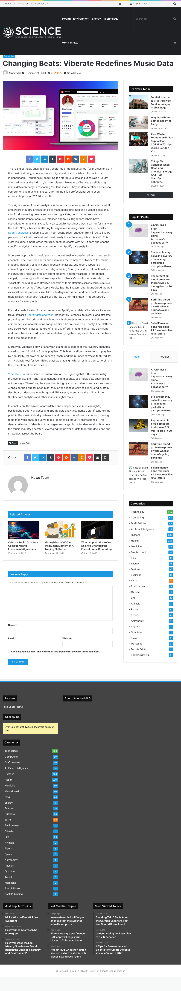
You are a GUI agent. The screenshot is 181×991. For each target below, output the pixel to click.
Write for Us (25, 3)
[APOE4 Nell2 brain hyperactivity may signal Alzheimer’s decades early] (138, 230)
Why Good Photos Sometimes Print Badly (162, 121)
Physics (135, 626)
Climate (135, 592)
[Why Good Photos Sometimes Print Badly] (138, 122)
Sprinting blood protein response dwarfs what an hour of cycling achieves (161, 306)
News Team (15, 73)
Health (66, 18)
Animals (135, 603)
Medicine (136, 546)
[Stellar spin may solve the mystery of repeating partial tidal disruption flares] (138, 257)
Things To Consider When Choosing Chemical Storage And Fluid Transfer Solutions (161, 171)
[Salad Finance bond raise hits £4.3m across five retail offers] (138, 330)
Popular (164, 356)
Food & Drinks (139, 649)
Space (134, 615)
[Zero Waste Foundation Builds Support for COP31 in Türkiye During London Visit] (138, 139)
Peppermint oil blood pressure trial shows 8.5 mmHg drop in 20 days (161, 282)
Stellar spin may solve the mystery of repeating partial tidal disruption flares (161, 259)
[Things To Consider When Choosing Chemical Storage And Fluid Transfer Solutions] (138, 166)
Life (133, 597)
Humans (135, 534)
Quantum (136, 632)
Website (67, 638)
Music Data (25, 443)
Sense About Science (113, 970)
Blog (133, 558)
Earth (134, 580)
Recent (137, 356)
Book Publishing (140, 654)
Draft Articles (138, 523)
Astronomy (137, 620)
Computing (9, 56)
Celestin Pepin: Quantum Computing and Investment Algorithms (23, 546)
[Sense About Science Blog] (32, 32)
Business (136, 574)
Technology (110, 18)
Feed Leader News (13, 706)
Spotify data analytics (40, 315)
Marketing (136, 643)
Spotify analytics (18, 232)
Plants (134, 609)
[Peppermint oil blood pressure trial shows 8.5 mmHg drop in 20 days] (138, 280)
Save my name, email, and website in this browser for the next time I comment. (55, 651)
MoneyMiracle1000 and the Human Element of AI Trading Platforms (59, 546)
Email (12, 638)
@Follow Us (11, 717)
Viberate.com (16, 374)
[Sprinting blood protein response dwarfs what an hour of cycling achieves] (138, 304)
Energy (96, 18)
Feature (135, 569)
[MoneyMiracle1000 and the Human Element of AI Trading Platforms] (60, 530)
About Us (9, 3)
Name (12, 625)
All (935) (151, 194)
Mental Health (139, 552)
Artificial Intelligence (142, 529)
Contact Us (41, 3)
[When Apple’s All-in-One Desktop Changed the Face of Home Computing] (97, 530)
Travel (134, 638)
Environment (81, 18)
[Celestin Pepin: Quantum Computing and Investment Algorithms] (23, 530)
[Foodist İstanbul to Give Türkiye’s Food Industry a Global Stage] (138, 102)
